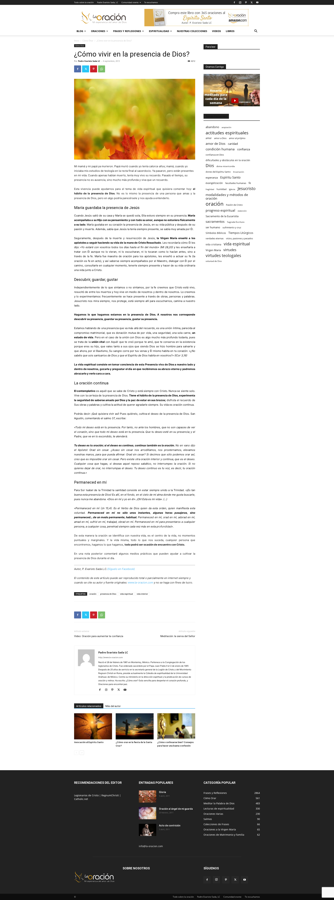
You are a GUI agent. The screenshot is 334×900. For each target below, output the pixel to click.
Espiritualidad (159, 31)
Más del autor (113, 706)
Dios (210, 165)
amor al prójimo (237, 138)
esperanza (212, 177)
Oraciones (98, 31)
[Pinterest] (245, 2)
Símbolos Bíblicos (216, 233)
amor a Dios (220, 138)
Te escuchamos (151, 2)
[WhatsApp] (101, 68)
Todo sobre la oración (84, 2)
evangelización (214, 183)
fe (250, 183)
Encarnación (238, 172)
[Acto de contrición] (147, 830)
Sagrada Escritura (235, 221)
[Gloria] (147, 796)
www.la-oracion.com (140, 582)
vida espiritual (126, 594)
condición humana (220, 149)
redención (242, 211)
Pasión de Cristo (234, 204)
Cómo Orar (87, 40)
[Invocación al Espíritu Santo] (93, 726)
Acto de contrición (169, 825)
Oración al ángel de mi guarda (176, 808)
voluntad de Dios (214, 261)
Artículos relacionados (88, 706)
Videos (216, 31)
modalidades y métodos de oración (227, 196)
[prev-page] (76, 753)
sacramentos (215, 221)
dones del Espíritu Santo (218, 171)
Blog (80, 31)
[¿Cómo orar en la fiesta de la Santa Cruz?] (135, 726)
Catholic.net (81, 799)
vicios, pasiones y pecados (239, 238)
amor (209, 138)
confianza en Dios (215, 154)
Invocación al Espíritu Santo (89, 742)
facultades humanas (235, 183)
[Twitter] (251, 2)
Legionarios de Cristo (86, 795)
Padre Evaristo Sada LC (89, 61)
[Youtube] (257, 2)
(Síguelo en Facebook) (121, 569)
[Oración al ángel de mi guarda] (147, 813)
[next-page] (82, 753)
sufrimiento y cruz (231, 227)
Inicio (76, 40)
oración (92, 594)
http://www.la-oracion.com (110, 657)
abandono (212, 127)
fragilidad (210, 189)
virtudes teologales (223, 255)
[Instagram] (240, 2)
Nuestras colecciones (192, 31)
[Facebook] (234, 2)
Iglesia (232, 189)
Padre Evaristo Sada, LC (107, 2)
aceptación (226, 127)
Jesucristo (247, 188)
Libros (230, 31)
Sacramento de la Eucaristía (222, 216)
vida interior (142, 594)
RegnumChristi (110, 795)
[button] (256, 31)
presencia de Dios (108, 594)
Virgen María (213, 250)
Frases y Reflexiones (127, 31)
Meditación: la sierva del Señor (177, 636)
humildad (221, 189)
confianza (243, 149)
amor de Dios (215, 143)
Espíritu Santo (230, 177)
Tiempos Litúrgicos (240, 233)
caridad (233, 143)
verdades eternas (215, 238)
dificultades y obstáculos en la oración (228, 160)
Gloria (162, 792)
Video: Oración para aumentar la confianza (98, 636)
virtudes (229, 250)
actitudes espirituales (227, 133)
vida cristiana (213, 244)
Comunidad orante (129, 2)
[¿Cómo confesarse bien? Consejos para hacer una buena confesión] (176, 726)
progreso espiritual (220, 210)
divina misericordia (225, 166)
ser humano (213, 227)
